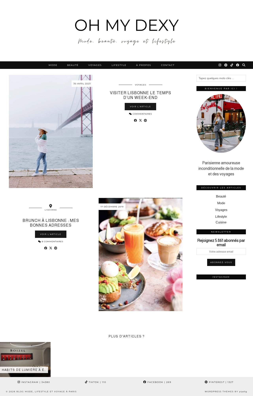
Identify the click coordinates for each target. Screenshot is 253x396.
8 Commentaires (52, 241)
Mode (53, 65)
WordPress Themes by (226, 391)
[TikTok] (231, 65)
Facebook (158, 382)
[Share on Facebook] (135, 120)
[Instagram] (220, 65)
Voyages (95, 65)
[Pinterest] (226, 65)
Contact (168, 65)
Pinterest (220, 382)
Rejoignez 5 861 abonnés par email (221, 242)
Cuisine (221, 222)
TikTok (97, 382)
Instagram (35, 382)
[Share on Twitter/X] (140, 120)
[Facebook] (238, 65)
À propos (143, 65)
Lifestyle (119, 65)
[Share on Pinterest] (145, 120)
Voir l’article (140, 106)
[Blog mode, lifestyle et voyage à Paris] (126, 30)
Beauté (72, 65)
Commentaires (142, 114)
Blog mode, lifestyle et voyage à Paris (46, 391)
